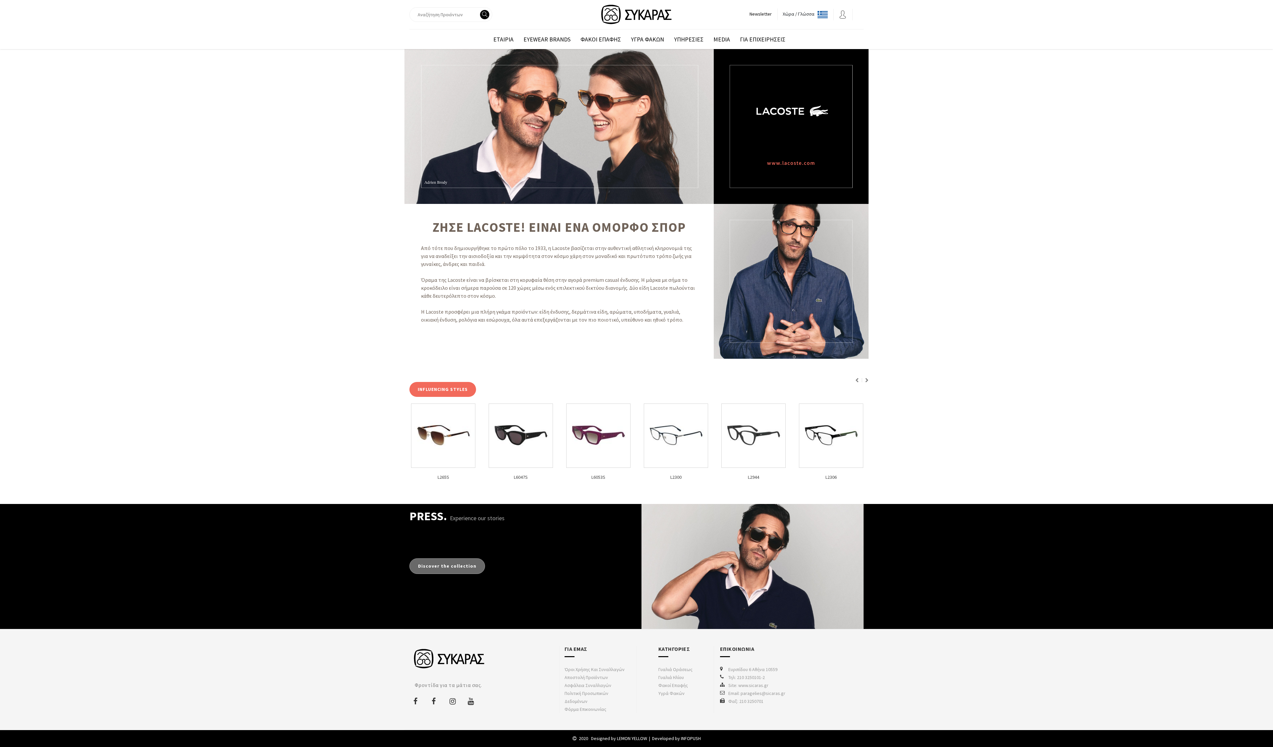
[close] (485, 39)
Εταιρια (503, 39)
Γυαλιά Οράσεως (675, 669)
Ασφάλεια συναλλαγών (588, 685)
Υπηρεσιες (688, 39)
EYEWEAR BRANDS (547, 39)
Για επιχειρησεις (762, 39)
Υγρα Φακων (647, 39)
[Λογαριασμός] (843, 14)
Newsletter (761, 14)
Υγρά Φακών (671, 693)
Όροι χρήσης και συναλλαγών (595, 669)
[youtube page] (471, 701)
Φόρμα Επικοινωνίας (585, 709)
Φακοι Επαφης (600, 39)
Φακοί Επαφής (673, 685)
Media (721, 39)
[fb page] (416, 701)
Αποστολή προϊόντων (586, 677)
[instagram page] (453, 701)
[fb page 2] (435, 701)
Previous (857, 380)
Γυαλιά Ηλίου (671, 677)
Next (867, 380)
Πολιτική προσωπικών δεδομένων (586, 697)
